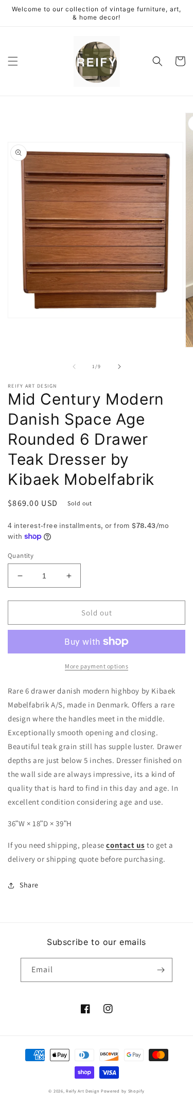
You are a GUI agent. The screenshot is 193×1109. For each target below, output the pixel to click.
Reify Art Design (82, 1091)
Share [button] (29, 884)
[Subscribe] (160, 970)
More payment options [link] (96, 666)
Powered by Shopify (123, 1091)
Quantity (20, 555)
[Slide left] (74, 366)
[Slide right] (119, 366)
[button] (13, 61)
